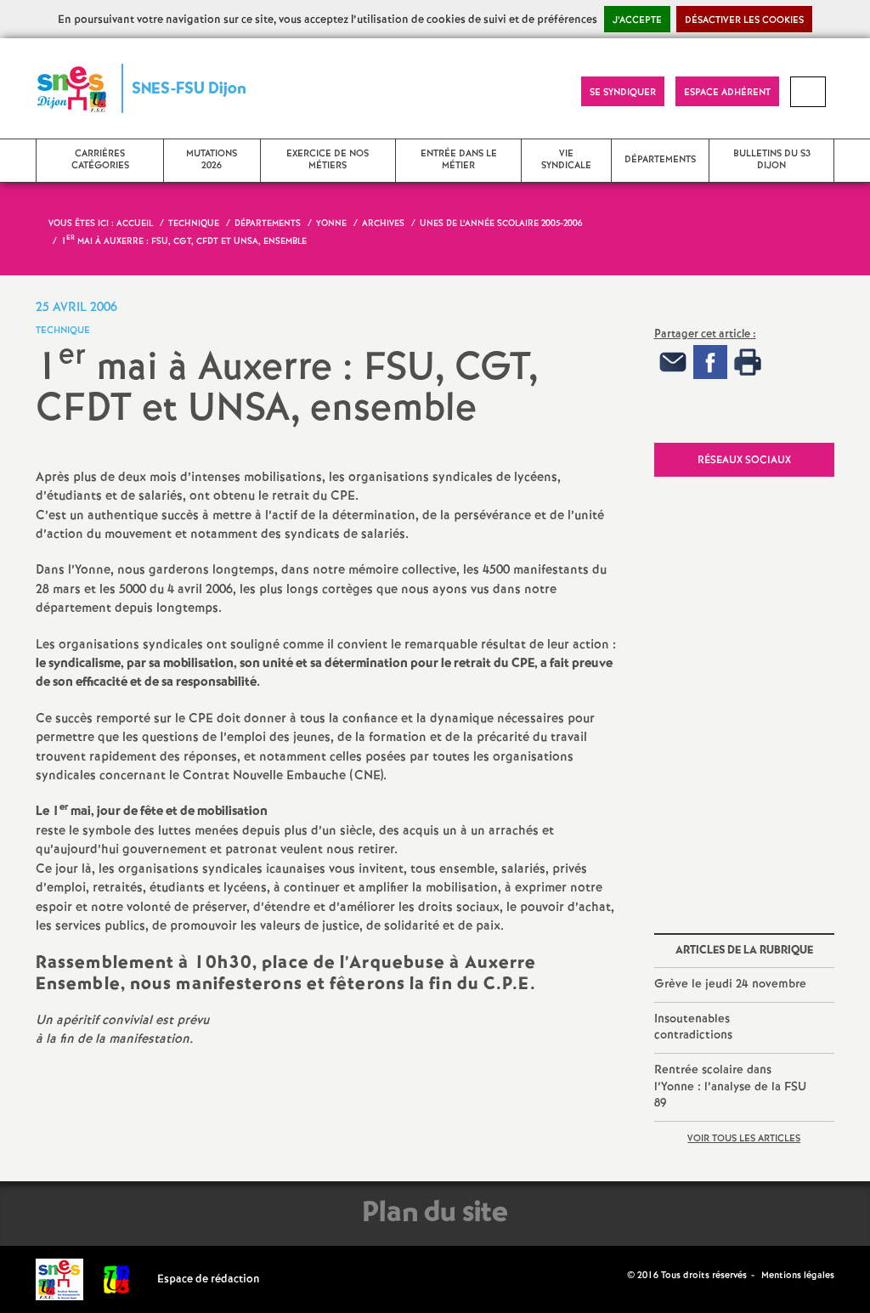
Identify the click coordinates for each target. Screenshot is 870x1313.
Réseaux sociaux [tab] (744, 460)
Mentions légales (797, 1275)
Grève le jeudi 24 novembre (730, 984)
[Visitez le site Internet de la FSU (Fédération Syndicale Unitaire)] (117, 1279)
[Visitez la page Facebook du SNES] (615, 1275)
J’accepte (637, 20)
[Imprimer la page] (748, 362)
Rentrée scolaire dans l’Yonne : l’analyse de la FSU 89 (730, 1086)
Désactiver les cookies (744, 20)
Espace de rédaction (208, 1279)
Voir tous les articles (743, 1139)
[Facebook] (710, 362)
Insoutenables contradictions (693, 1027)
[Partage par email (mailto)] (673, 362)
